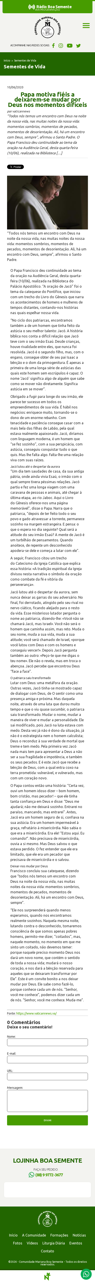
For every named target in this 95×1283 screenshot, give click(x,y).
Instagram (61, 45)
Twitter (78, 45)
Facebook (53, 45)
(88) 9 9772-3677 (49, 1175)
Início (7, 60)
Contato (47, 1251)
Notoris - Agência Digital (47, 1276)
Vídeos (32, 1243)
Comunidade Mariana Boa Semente (47, 28)
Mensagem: (15, 1087)
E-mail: (11, 1053)
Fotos (17, 1243)
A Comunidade (34, 1235)
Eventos (75, 1243)
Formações (59, 1235)
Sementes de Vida (25, 60)
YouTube (69, 45)
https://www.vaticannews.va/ (36, 1013)
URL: (10, 1071)
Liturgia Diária (53, 1243)
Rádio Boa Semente (54, 6)
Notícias (79, 1235)
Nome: (11, 1036)
